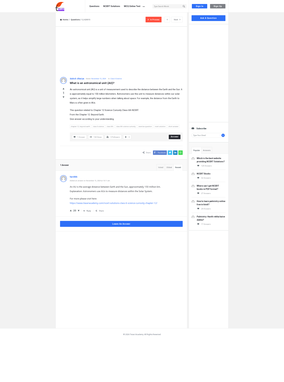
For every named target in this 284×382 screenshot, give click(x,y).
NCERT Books (203, 173)
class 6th (110, 126)
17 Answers (206, 224)
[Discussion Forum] (70, 6)
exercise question (145, 126)
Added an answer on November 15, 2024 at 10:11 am (90, 180)
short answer (173, 126)
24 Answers (206, 208)
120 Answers (206, 165)
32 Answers (206, 178)
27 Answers (206, 193)
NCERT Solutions (111, 6)
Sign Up (218, 6)
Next (176, 19)
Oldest (169, 167)
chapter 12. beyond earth (80, 126)
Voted (160, 167)
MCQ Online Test (132, 6)
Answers (206, 150)
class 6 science (98, 126)
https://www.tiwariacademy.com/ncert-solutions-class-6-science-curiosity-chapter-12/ (113, 203)
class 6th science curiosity (126, 126)
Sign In (199, 6)
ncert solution (160, 126)
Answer (175, 136)
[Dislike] (63, 97)
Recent (178, 167)
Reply (89, 211)
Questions (94, 6)
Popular (196, 150)
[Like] (63, 88)
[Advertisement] (121, 52)
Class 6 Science (116, 78)
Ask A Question (208, 18)
